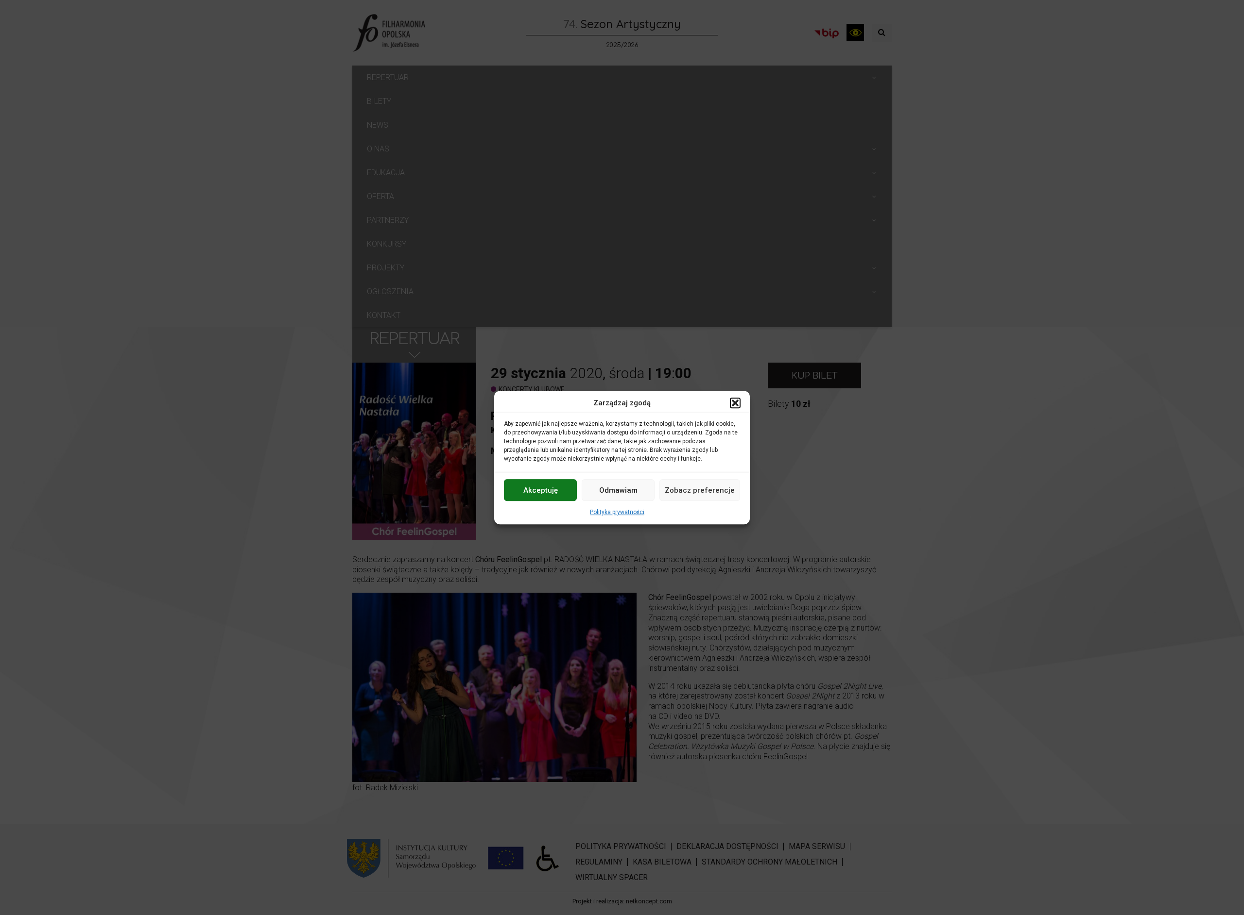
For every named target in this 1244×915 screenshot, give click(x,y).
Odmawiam (618, 490)
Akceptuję (540, 490)
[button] (735, 403)
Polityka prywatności (617, 512)
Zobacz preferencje (700, 490)
